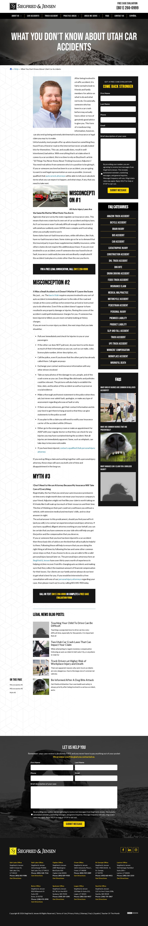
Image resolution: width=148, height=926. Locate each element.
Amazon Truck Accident (118, 216)
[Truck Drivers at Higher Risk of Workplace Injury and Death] (41, 668)
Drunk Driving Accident (118, 273)
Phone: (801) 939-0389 (82, 873)
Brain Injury (118, 229)
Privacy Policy (74, 913)
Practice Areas (70, 15)
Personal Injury (118, 312)
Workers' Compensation (118, 350)
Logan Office (79, 886)
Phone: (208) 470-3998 (39, 899)
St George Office (101, 862)
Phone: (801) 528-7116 (39, 873)
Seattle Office (100, 886)
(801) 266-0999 (127, 8)
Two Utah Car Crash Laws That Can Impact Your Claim (71, 643)
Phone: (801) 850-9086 (18, 876)
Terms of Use (61, 913)
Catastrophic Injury (118, 248)
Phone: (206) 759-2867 (104, 897)
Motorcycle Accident (118, 299)
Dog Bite (118, 267)
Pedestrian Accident (118, 305)
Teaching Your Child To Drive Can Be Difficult (72, 624)
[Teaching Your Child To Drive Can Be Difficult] (41, 630)
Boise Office (35, 886)
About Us (15, 15)
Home (10, 69)
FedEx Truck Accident (118, 280)
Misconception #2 (16, 689)
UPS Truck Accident (118, 343)
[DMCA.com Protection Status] (131, 913)
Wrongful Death (118, 363)
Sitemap (84, 913)
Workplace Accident (118, 356)
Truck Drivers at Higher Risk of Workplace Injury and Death (68, 662)
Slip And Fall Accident (118, 331)
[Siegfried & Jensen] (32, 6)
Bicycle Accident (118, 222)
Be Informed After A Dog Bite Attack (72, 680)
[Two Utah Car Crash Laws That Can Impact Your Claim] (41, 649)
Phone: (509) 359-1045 (61, 897)
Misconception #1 (16, 685)
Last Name (105, 104)
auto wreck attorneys (55, 176)
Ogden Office (58, 862)
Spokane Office (58, 886)
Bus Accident (118, 235)
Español (133, 15)
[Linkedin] (129, 849)
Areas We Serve (90, 15)
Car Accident (118, 242)
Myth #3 (13, 692)
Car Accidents (33, 15)
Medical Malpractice (118, 292)
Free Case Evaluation (127, 3)
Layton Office (122, 862)
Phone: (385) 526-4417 (82, 897)
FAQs (107, 15)
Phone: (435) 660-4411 (104, 876)
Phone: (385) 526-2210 (125, 876)
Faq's (90, 913)
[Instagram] (136, 849)
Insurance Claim (118, 286)
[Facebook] (123, 849)
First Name (105, 93)
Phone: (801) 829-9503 (61, 876)
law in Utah (54, 295)
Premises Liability (118, 318)
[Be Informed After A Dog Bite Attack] (41, 687)
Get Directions (15, 878)
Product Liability (118, 324)
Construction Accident (118, 254)
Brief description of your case (113, 136)
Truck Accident (51, 15)
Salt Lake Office (16, 862)
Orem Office (78, 862)
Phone (103, 115)
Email (102, 125)
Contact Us (119, 15)
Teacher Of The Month (110, 913)
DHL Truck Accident (118, 261)
